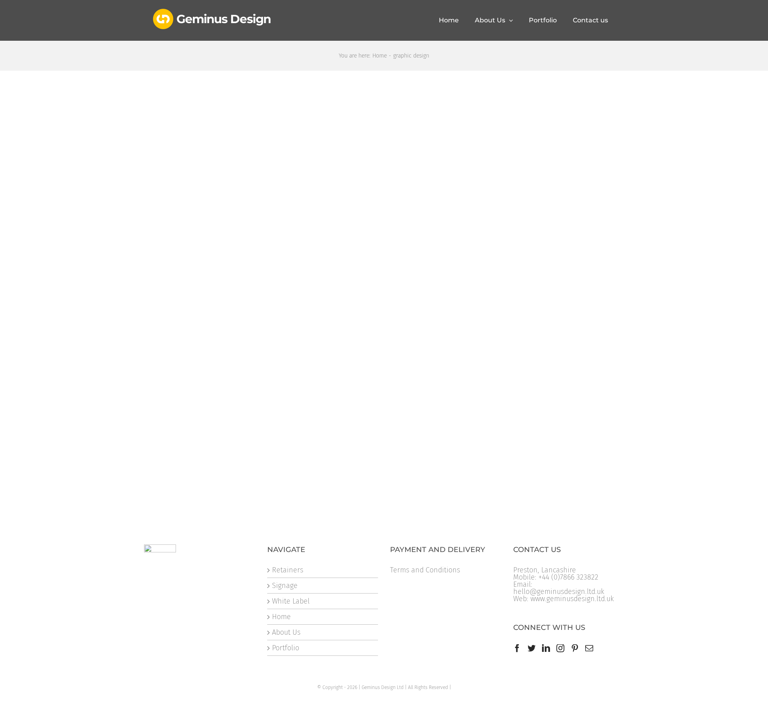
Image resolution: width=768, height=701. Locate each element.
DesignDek (321, 197)
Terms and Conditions (425, 570)
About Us (286, 632)
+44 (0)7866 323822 (568, 577)
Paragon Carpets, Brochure (347, 446)
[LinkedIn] (546, 648)
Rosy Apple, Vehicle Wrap (506, 197)
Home (281, 616)
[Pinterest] (575, 648)
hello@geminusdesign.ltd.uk (558, 591)
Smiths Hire (163, 197)
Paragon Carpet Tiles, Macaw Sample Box (211, 318)
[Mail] (589, 648)
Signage (285, 585)
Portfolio (285, 647)
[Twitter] (532, 648)
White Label (291, 601)
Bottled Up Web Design (182, 446)
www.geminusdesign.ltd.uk (572, 598)
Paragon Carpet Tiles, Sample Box (359, 318)
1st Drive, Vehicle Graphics (508, 318)
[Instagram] (560, 648)
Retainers (287, 570)
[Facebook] (517, 648)
